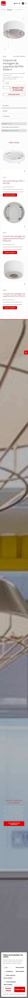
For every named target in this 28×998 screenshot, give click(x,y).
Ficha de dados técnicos (14, 94)
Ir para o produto (10, 195)
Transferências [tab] (6, 116)
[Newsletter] (17, 3)
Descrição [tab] (5, 111)
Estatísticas (9, 971)
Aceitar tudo (19, 989)
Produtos (9, 9)
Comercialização (11, 982)
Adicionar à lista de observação (18, 89)
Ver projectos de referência (14, 823)
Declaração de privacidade (14, 994)
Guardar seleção (8, 989)
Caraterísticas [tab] (6, 105)
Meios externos (10, 975)
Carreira (23, 994)
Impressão (5, 994)
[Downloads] (15, 3)
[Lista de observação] (19, 3)
